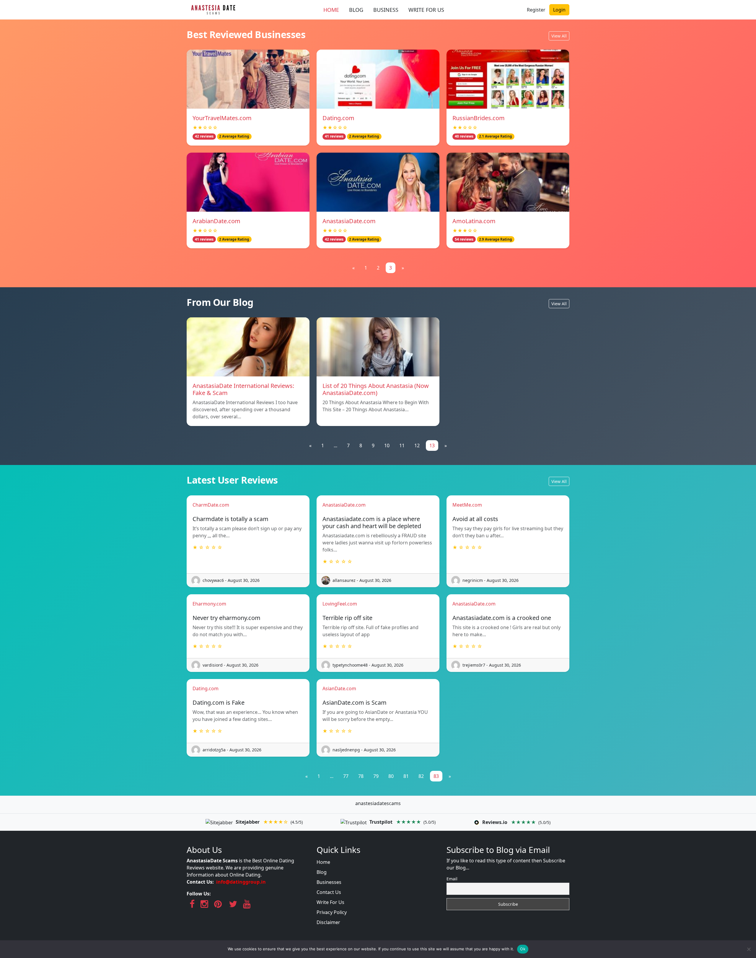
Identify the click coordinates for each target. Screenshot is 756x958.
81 (406, 776)
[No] (749, 949)
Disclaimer (328, 922)
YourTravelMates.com (222, 118)
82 (421, 776)
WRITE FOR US (426, 9)
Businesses (329, 882)
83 (436, 776)
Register (536, 9)
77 (345, 776)
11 (402, 445)
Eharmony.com (209, 603)
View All (559, 36)
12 (417, 445)
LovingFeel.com (339, 603)
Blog (322, 872)
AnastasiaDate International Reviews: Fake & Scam (243, 389)
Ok (522, 948)
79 (376, 776)
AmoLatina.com (474, 221)
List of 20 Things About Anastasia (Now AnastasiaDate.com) (375, 389)
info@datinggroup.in (241, 882)
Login (559, 9)
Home (323, 862)
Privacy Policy (332, 912)
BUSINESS (385, 9)
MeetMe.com (467, 505)
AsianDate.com (339, 688)
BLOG (356, 9)
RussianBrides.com (478, 118)
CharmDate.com (211, 505)
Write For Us (330, 902)
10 (387, 445)
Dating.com (338, 118)
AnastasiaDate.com (349, 221)
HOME (331, 9)
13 (432, 445)
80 (391, 776)
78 (361, 776)
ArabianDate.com (216, 221)
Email (452, 879)
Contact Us (329, 892)
